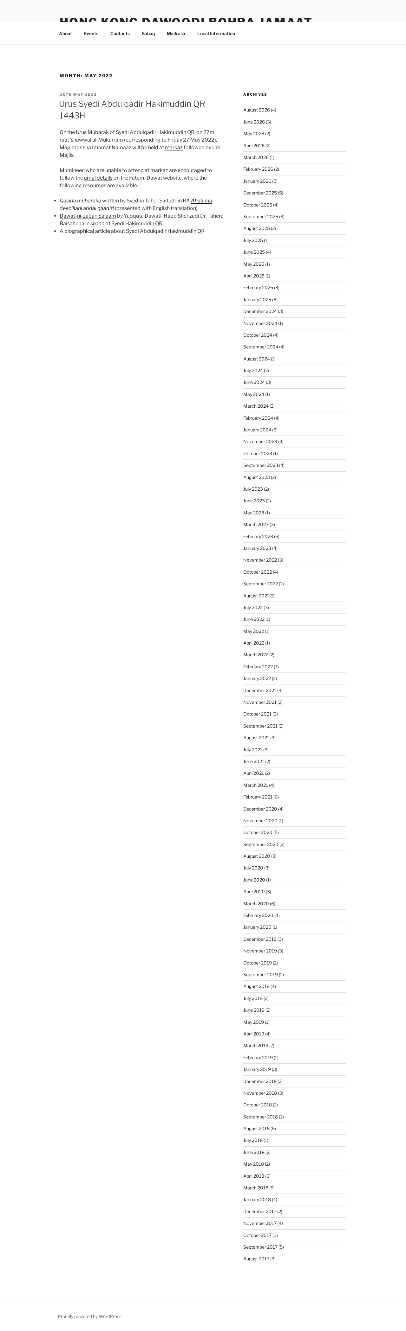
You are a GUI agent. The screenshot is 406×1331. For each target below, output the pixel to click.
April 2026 (254, 145)
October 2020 (257, 832)
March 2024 (256, 406)
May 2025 (253, 264)
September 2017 (260, 1247)
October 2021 (257, 713)
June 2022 (254, 619)
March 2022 (255, 654)
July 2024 (253, 370)
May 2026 (253, 133)
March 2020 (256, 903)
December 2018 (260, 1081)
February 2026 (258, 169)
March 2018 (255, 1187)
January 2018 (257, 1199)
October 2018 (257, 1104)
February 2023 (258, 536)
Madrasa (176, 33)
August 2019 (256, 986)
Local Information (216, 33)
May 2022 (253, 631)
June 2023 (254, 500)
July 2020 (253, 867)
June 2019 (254, 1010)
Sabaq (148, 33)
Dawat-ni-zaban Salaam (88, 216)
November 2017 (260, 1223)
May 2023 (253, 512)
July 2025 (253, 240)
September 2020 (260, 844)
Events (91, 33)
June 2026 (254, 121)
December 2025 (260, 192)
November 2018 (260, 1093)
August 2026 (256, 109)
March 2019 (255, 1045)
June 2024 (254, 382)
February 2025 (258, 287)
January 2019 (257, 1069)
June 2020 (254, 879)
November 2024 (260, 323)
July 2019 (253, 998)
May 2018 (253, 1164)
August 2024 (256, 358)
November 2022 (260, 560)
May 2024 (253, 394)
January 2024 (257, 429)
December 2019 (260, 939)
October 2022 (257, 572)
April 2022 (253, 643)
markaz (174, 147)
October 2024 (257, 335)
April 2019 (253, 1033)
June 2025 (254, 252)
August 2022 (256, 595)
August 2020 (256, 856)
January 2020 (257, 927)
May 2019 (253, 1022)
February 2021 (257, 796)
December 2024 (260, 311)
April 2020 (254, 891)
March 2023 (256, 524)
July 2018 (253, 1140)
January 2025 (257, 299)
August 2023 (256, 477)
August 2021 (256, 737)
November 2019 (260, 950)
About (65, 33)
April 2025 (254, 275)
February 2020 (258, 915)
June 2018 (254, 1152)
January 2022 (257, 678)
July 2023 (253, 489)
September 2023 (260, 465)
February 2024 (258, 418)
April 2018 (253, 1176)
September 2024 (260, 346)
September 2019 (260, 974)
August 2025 (256, 228)
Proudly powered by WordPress (89, 1316)
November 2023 (260, 441)
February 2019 (258, 1057)
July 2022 (253, 607)
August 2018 (256, 1128)
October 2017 (257, 1235)
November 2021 (260, 702)
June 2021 (253, 761)
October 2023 (257, 453)
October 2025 (257, 204)
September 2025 (260, 216)
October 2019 (257, 962)
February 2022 (258, 666)
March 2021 (255, 785)
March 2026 (256, 157)
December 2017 (259, 1211)
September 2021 (260, 726)
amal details (98, 178)
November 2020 (260, 820)
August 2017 (256, 1258)
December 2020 (260, 809)
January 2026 (257, 181)
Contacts (120, 33)
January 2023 (257, 548)
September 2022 (260, 583)
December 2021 (259, 690)
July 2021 (252, 749)
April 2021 (253, 773)
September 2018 (260, 1116)
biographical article (87, 231)
